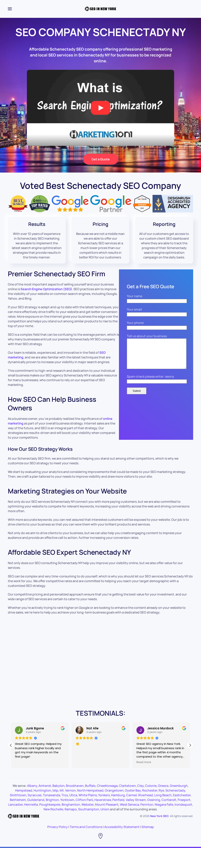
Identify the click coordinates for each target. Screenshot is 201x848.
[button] (190, 745)
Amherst (44, 785)
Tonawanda (51, 795)
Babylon (58, 785)
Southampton (88, 809)
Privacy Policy (57, 827)
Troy (64, 795)
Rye (161, 790)
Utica (73, 795)
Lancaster (15, 804)
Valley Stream (136, 800)
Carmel (131, 795)
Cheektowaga (107, 785)
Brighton (52, 800)
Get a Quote (100, 159)
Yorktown (67, 800)
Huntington (42, 790)
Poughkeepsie (49, 804)
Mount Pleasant (107, 804)
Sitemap (148, 827)
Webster (87, 804)
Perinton (146, 804)
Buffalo (90, 785)
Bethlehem (18, 800)
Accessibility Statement (122, 827)
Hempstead (23, 790)
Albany (32, 785)
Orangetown (114, 790)
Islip (55, 790)
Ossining (153, 800)
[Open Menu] (10, 9)
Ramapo (71, 809)
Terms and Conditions (86, 827)
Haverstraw (102, 800)
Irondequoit (183, 804)
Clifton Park (84, 800)
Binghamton (71, 804)
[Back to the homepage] (100, 9)
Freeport (184, 800)
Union (104, 809)
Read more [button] (143, 762)
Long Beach (163, 795)
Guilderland (35, 800)
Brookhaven (75, 785)
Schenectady (175, 790)
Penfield (118, 800)
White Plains (88, 795)
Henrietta (31, 804)
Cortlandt (169, 800)
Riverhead (145, 795)
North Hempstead (90, 790)
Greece (163, 785)
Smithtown (18, 795)
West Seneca (129, 804)
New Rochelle (53, 809)
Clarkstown (127, 785)
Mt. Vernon (68, 790)
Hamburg (118, 795)
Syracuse (34, 795)
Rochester (149, 790)
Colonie (151, 785)
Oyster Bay (133, 790)
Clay (140, 785)
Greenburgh (179, 785)
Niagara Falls (164, 804)
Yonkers (104, 795)
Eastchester (182, 795)
